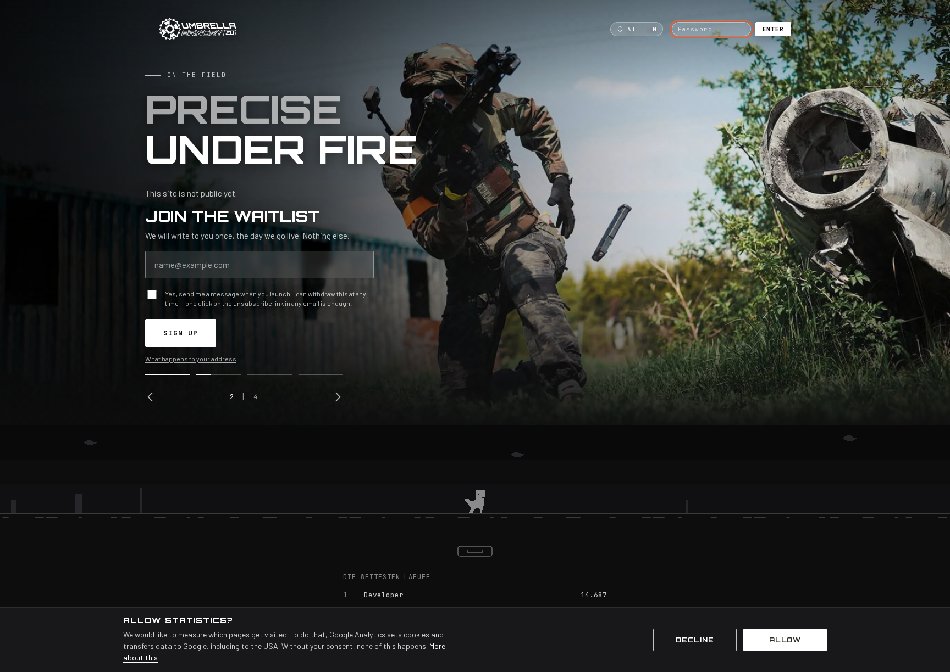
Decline (695, 640)
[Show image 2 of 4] (218, 374)
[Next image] (338, 397)
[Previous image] (151, 397)
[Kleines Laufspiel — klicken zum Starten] (475, 477)
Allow (785, 640)
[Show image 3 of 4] (269, 374)
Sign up (180, 333)
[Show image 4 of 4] (321, 374)
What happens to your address (190, 358)
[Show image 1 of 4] (167, 374)
